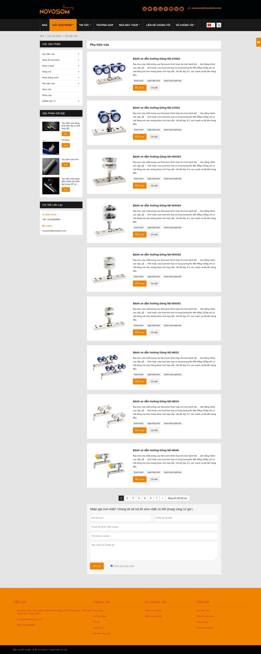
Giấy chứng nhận (153, 616)
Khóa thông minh (50, 77)
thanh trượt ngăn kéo (172, 81)
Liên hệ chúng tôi (158, 25)
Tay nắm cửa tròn (70, 159)
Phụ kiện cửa (48, 83)
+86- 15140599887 (51, 219)
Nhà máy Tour (128, 25)
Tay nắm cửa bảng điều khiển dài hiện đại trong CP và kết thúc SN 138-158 (71, 181)
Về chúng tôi (184, 25)
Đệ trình (97, 566)
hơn (66, 134)
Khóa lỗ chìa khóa (51, 60)
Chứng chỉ (98, 627)
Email (139, 87)
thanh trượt (138, 81)
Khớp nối (46, 71)
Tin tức (84, 25)
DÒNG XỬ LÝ (49, 101)
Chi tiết (154, 87)
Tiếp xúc (20, 602)
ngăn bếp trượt (154, 81)
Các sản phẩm (62, 25)
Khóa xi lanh (48, 66)
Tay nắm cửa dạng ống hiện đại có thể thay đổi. (71, 126)
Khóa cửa (47, 95)
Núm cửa (46, 89)
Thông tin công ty (153, 610)
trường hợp (104, 25)
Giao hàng (98, 610)
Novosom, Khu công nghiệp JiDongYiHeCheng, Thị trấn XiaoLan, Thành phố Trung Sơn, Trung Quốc (54, 612)
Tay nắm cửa (48, 54)
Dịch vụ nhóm (100, 616)
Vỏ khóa (65, 140)
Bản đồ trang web (101, 633)
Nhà (44, 25)
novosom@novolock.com (206, 8)
